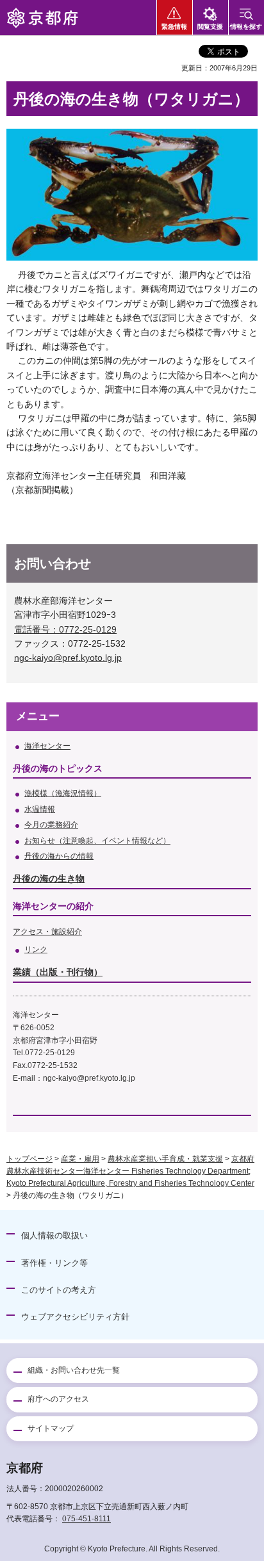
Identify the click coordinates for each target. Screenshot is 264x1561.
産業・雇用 (80, 1158)
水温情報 (39, 809)
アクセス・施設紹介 (47, 931)
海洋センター (47, 745)
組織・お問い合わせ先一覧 (74, 1370)
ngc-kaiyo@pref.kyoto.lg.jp (68, 657)
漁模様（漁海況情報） (62, 793)
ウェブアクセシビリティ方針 (75, 1317)
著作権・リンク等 (54, 1263)
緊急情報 (174, 26)
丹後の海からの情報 (59, 856)
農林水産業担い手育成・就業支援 (165, 1158)
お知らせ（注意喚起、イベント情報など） (97, 840)
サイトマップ (51, 1428)
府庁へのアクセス (58, 1399)
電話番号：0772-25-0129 (65, 629)
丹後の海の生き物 (49, 878)
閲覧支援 (210, 26)
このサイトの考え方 (58, 1290)
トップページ (29, 1158)
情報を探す (246, 26)
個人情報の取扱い (54, 1235)
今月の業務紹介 (51, 824)
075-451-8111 (86, 1518)
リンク (35, 949)
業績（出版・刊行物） (58, 972)
